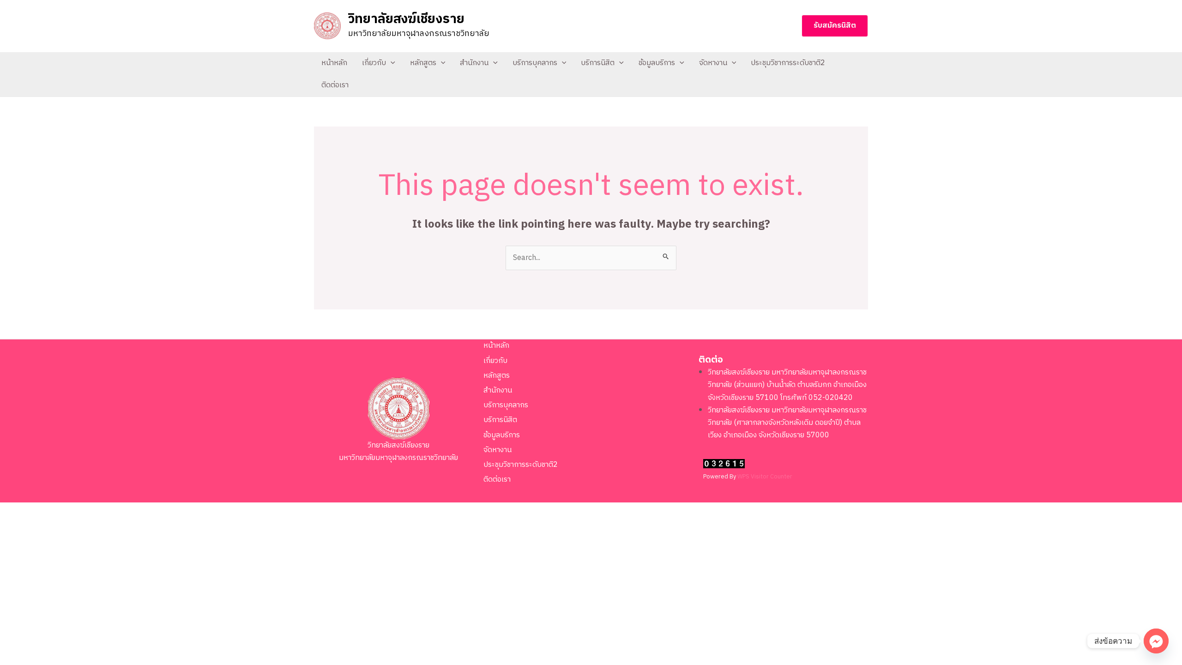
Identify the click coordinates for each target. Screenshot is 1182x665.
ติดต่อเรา (335, 85)
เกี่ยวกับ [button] (374, 63)
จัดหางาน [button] (713, 63)
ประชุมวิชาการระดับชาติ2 (788, 63)
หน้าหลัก (334, 63)
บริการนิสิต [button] (598, 63)
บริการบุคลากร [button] (535, 63)
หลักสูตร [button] (423, 63)
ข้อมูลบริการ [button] (657, 63)
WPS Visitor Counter (764, 477)
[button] (835, 26)
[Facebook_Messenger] (1156, 641)
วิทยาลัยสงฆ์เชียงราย (406, 19)
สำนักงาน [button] (474, 63)
